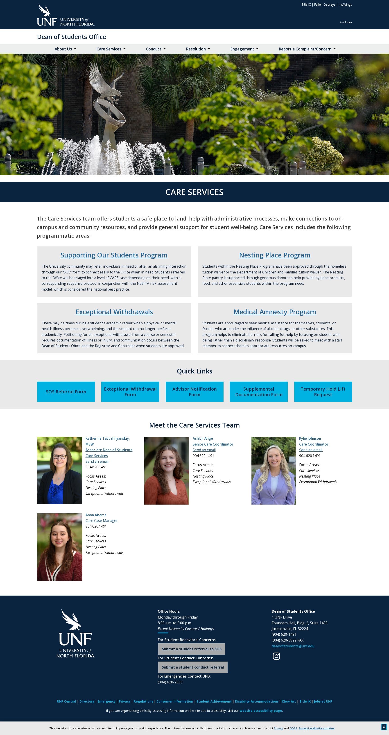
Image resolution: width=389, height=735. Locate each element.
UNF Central (66, 701)
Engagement (242, 49)
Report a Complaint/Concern (305, 49)
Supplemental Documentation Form (259, 392)
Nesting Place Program (275, 254)
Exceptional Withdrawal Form (130, 392)
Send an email (97, 461)
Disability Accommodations (256, 701)
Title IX (306, 4)
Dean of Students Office (71, 36)
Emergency (106, 701)
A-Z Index (346, 22)
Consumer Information (174, 701)
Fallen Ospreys (324, 4)
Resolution (196, 49)
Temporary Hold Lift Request (323, 392)
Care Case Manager (102, 520)
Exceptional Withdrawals (114, 311)
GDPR (293, 728)
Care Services (109, 49)
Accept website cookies (317, 728)
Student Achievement (214, 701)
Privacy (278, 728)
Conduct (153, 49)
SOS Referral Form (66, 392)
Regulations (143, 701)
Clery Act (289, 701)
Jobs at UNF (323, 701)
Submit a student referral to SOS (192, 648)
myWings (345, 4)
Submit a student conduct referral (193, 667)
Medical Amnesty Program (274, 311)
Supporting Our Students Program (114, 254)
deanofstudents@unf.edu (293, 646)
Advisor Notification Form (194, 392)
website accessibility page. (261, 710)
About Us (63, 49)
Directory (86, 701)
